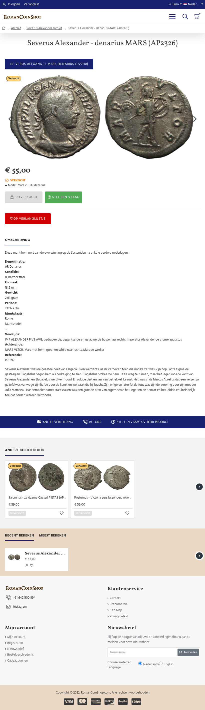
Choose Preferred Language (77, 358)
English (118, 358)
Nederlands (105, 358)
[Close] (145, 319)
